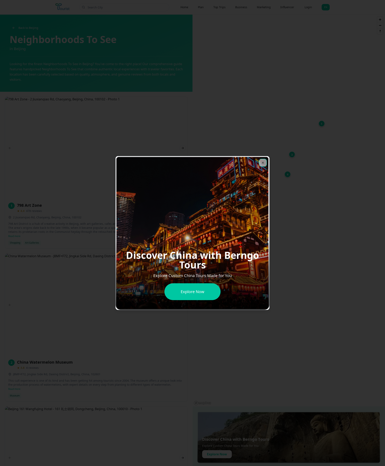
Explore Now (192, 291)
